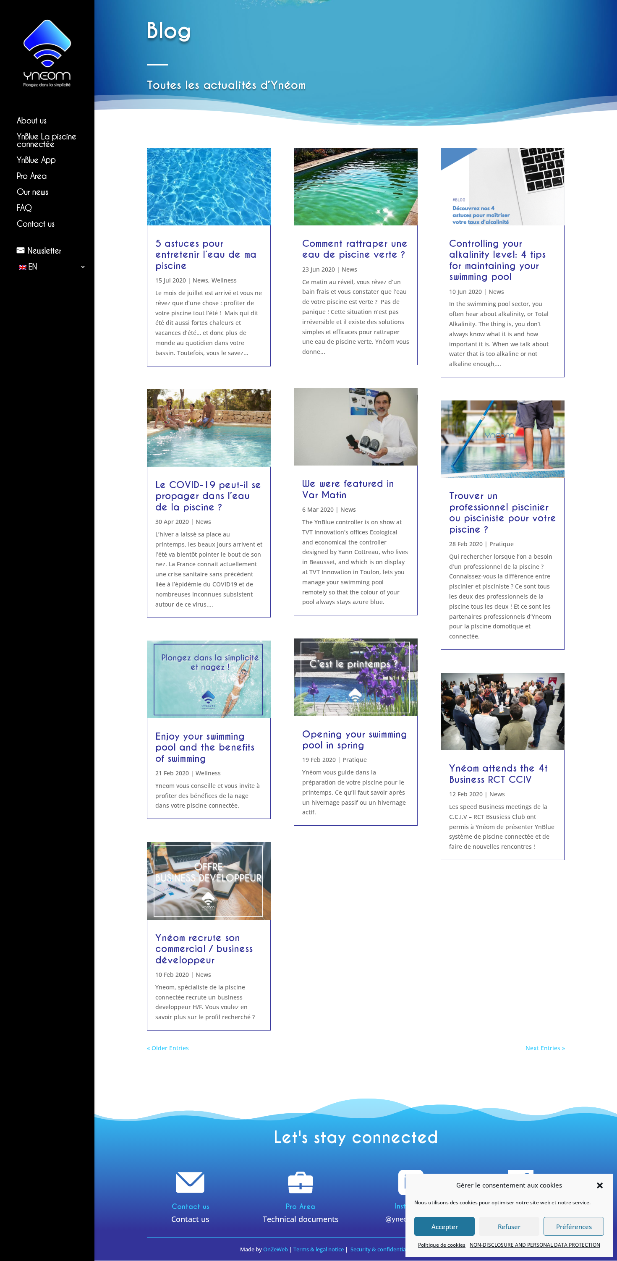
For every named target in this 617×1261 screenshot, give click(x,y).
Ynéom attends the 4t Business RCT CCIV (498, 773)
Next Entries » (545, 1048)
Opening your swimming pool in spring (354, 739)
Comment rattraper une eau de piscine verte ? (355, 249)
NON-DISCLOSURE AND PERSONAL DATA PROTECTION (535, 1244)
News (200, 280)
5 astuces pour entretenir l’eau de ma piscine (205, 255)
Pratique (354, 760)
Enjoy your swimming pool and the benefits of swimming (204, 747)
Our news (32, 192)
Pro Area (32, 176)
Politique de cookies (441, 1244)
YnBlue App (36, 160)
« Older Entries (168, 1048)
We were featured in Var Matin (348, 489)
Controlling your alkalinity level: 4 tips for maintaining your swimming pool (497, 260)
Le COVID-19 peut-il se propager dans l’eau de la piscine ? (208, 496)
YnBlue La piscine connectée (46, 141)
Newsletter (44, 250)
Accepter (444, 1226)
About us (32, 121)
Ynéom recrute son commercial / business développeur (204, 949)
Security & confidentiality (382, 1249)
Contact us (36, 224)
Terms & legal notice (318, 1249)
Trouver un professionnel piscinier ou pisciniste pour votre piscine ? (502, 512)
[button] (600, 1185)
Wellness (224, 280)
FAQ (24, 208)
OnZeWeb (275, 1249)
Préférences (574, 1226)
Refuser (509, 1226)
